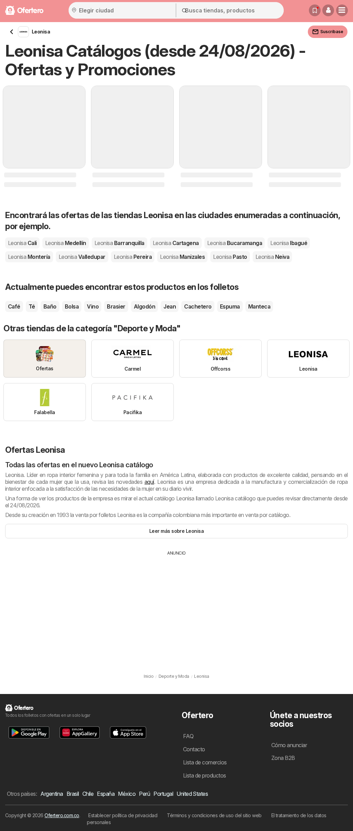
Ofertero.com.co (61, 815)
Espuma (230, 306)
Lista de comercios (205, 762)
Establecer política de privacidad (122, 815)
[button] (328, 10)
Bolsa (72, 306)
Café (14, 306)
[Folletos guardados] (315, 10)
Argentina (51, 793)
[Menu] (342, 10)
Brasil (73, 793)
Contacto (194, 749)
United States (192, 793)
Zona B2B (283, 757)
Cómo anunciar (289, 745)
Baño (50, 306)
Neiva (272, 256)
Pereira (133, 256)
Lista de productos (204, 775)
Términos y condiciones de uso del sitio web (214, 815)
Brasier (116, 306)
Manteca (259, 306)
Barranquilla (119, 242)
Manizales (182, 256)
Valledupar (82, 256)
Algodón (144, 306)
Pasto (230, 256)
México (126, 793)
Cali (22, 242)
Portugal (163, 793)
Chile (87, 793)
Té (32, 306)
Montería (29, 256)
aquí (149, 481)
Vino (93, 306)
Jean (169, 306)
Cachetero (197, 306)
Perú (144, 793)
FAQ (188, 736)
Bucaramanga (234, 242)
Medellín (65, 242)
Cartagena (176, 242)
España (105, 793)
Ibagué (288, 242)
